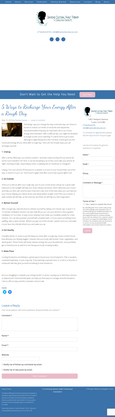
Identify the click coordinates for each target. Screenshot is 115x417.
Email (5, 345)
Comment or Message (93, 183)
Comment (7, 315)
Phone (85, 173)
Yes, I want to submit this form (99, 204)
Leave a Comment (38, 120)
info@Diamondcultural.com (65, 32)
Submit (88, 230)
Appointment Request (97, 135)
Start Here (87, 94)
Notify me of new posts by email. (18, 369)
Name (5, 335)
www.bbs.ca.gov (18, 402)
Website (5, 354)
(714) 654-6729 (44, 32)
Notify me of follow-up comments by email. (23, 364)
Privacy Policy (6, 389)
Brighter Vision (108, 389)
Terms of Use (89, 201)
